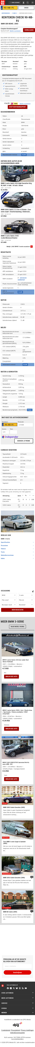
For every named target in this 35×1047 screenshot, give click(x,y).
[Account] (23, 2)
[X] (14, 988)
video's (3, 549)
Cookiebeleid (5, 1030)
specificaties (5, 542)
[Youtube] (26, 988)
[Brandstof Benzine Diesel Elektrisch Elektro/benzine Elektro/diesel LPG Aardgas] (26, 605)
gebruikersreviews (7, 555)
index (3, 558)
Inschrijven (17, 972)
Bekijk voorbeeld (15, 31)
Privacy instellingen (27, 1030)
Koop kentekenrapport (17, 107)
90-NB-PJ (14, 13)
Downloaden (29, 30)
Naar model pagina (17, 626)
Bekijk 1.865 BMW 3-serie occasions (18, 246)
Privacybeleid (15, 1030)
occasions (4, 545)
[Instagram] (11, 988)
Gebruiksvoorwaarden (17, 1033)
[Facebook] (8, 988)
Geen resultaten (17, 610)
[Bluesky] (17, 988)
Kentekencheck (6, 13)
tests (3, 552)
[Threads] (20, 988)
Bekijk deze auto (11, 676)
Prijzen (30, 410)
